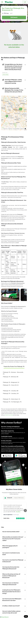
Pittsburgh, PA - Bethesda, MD (10, 376)
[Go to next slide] (25, 510)
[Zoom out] (25, 99)
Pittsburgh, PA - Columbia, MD (10, 390)
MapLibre (5, 128)
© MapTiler (10, 128)
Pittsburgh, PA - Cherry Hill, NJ (11, 385)
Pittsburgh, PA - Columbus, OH (11, 393)
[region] (14, 113)
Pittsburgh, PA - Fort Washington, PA (12, 401)
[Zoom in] (25, 97)
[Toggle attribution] (25, 129)
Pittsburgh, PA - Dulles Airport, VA (11, 399)
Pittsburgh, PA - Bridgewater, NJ (11, 382)
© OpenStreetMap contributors (18, 128)
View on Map (5, 74)
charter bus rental (9, 415)
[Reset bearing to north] (25, 102)
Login (25, 2)
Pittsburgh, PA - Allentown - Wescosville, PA (13, 373)
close (26, 616)
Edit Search (14, 17)
